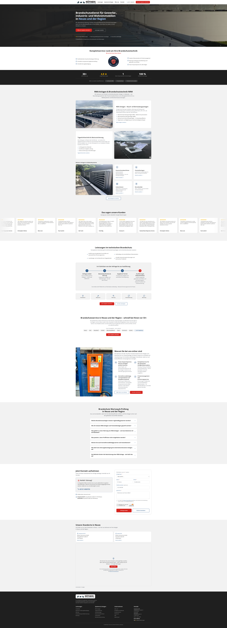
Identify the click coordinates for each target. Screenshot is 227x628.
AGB (115, 615)
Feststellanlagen (98, 612)
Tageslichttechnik (98, 610)
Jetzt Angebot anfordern (143, 2)
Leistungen (100, 2)
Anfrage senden (124, 510)
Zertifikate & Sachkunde (119, 610)
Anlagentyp (119, 474)
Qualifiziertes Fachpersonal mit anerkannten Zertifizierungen (90, 39)
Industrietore (97, 615)
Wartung (77, 612)
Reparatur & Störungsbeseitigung (82, 610)
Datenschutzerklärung (127, 500)
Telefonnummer (122, 485)
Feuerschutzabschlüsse (99, 613)
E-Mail (135, 479)
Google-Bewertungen (139, 620)
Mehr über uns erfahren (121, 392)
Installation (78, 608)
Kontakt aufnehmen (136, 392)
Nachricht (119, 490)
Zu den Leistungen (121, 303)
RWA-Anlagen (97, 608)
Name (118, 479)
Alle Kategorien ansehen (113, 198)
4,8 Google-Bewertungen (82, 36)
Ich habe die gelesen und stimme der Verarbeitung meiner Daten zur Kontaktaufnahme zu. (132, 501)
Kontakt (122, 2)
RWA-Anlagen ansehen (121, 122)
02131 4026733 (131, 2)
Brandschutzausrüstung (100, 617)
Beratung (77, 615)
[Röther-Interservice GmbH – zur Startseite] (86, 2)
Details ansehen (121, 177)
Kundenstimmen (117, 612)
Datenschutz (116, 617)
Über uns (117, 2)
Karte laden (113, 566)
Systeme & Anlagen (108, 2)
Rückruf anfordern (141, 510)
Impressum (116, 613)
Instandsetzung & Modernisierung (82, 613)
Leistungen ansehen (99, 30)
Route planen (80, 540)
